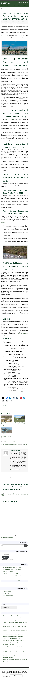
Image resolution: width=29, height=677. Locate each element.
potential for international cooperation (18, 80)
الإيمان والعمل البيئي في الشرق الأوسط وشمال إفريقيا (13, 617)
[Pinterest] (27, 3)
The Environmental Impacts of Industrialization (12, 575)
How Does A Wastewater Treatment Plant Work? (12, 646)
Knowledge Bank (19, 670)
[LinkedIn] (19, 3)
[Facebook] (23, 3)
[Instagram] (21, 3)
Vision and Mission (7, 670)
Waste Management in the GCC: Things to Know (13, 634)
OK (25, 545)
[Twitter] (25, 3)
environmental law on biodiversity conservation (11, 443)
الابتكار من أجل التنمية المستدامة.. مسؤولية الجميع (13, 655)
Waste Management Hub (8, 595)
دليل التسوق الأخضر (6, 661)
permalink (25, 444)
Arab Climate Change (7, 591)
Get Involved (25, 670)
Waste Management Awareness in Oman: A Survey (13, 615)
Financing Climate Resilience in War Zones (11, 638)
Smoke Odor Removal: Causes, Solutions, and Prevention (14, 620)
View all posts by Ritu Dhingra (16, 469)
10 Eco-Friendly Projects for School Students (12, 569)
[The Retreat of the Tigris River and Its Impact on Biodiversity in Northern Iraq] (6, 430)
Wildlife (16, 23)
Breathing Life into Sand (8, 657)
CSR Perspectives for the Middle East (10, 648)
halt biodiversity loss (23, 239)
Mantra (16, 673)
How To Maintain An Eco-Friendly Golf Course (19, 424)
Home (2, 670)
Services (13, 670)
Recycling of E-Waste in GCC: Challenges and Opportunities (15, 659)
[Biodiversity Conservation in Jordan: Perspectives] (6, 418)
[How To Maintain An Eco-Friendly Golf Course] (19, 418)
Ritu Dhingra (5, 21)
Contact (2, 671)
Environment (12, 23)
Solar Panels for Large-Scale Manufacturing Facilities (13, 640)
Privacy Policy (7, 671)
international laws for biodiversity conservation (11, 444)
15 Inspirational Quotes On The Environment (12, 567)
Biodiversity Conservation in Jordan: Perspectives (6, 424)
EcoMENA (5, 3)
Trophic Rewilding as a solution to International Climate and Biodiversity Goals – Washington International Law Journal (14, 494)
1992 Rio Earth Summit (9, 119)
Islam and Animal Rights (8, 571)
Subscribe (5, 557)
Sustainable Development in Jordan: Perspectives (13, 636)
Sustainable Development (5, 23)
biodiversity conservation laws (18, 441)
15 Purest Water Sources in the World (10, 573)
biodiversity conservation (8, 441)
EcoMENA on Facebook (22, 580)
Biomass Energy (6, 593)
